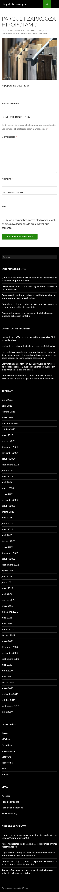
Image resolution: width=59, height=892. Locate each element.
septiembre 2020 (10, 658)
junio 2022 (7, 582)
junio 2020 (7, 670)
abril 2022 (7, 594)
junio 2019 (7, 711)
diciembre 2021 (10, 611)
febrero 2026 (8, 411)
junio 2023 (7, 523)
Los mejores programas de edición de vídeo (32, 378)
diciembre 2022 (10, 552)
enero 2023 (7, 547)
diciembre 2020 (10, 647)
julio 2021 (7, 617)
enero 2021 (7, 641)
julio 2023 (7, 517)
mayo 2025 (7, 435)
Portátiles (7, 745)
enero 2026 (7, 417)
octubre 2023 (8, 505)
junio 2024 (7, 470)
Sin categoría (8, 750)
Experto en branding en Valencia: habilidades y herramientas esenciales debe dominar (29, 297)
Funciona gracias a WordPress (15, 888)
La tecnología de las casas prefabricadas (35, 346)
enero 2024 (7, 494)
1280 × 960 (7, 30)
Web (4, 206)
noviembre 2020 (10, 653)
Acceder (6, 795)
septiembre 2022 (10, 564)
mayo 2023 (7, 529)
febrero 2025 (8, 441)
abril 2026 (7, 405)
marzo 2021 (8, 629)
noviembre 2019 (10, 694)
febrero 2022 (8, 600)
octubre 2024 (8, 458)
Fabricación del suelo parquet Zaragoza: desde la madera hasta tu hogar (25, 31)
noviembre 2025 (10, 423)
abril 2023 (7, 535)
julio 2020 (7, 664)
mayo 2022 (7, 588)
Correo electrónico (13, 192)
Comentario (9, 136)
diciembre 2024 (10, 447)
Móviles (6, 739)
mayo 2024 (7, 476)
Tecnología (7, 762)
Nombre (7, 178)
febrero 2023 (8, 541)
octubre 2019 (8, 700)
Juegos (5, 733)
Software (6, 756)
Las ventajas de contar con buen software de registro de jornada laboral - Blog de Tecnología (28, 353)
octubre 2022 (8, 558)
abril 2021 (7, 623)
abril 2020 (7, 676)
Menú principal (55, 4)
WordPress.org (9, 813)
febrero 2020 (8, 682)
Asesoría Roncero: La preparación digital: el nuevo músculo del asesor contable (27, 314)
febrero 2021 (8, 635)
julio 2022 (7, 576)
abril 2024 (7, 482)
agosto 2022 (8, 570)
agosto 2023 (8, 511)
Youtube (6, 774)
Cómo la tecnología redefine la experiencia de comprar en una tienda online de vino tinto (29, 305)
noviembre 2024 (10, 452)
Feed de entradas (10, 801)
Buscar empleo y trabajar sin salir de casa (29, 368)
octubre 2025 (8, 429)
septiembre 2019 (10, 705)
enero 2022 (7, 605)
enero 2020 (7, 688)
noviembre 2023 (10, 499)
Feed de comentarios (12, 807)
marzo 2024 (8, 488)
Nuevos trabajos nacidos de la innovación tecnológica (29, 356)
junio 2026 (7, 399)
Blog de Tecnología (14, 4)
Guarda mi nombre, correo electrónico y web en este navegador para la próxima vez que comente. (29, 223)
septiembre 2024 (10, 464)
